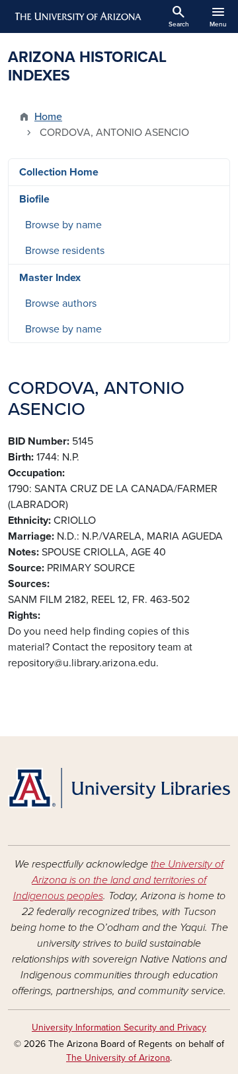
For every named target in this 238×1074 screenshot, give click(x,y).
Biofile (34, 199)
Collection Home (59, 172)
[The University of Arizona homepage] (77, 16)
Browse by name (63, 225)
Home (48, 116)
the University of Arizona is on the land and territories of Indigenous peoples (118, 880)
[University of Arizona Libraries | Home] (119, 788)
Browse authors (61, 303)
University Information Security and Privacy (119, 1027)
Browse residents (64, 250)
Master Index (50, 277)
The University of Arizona (118, 1057)
